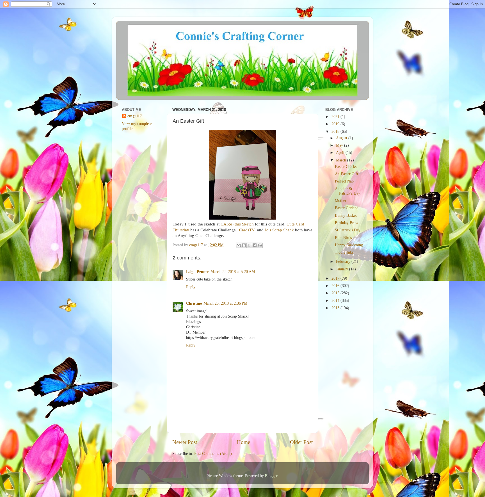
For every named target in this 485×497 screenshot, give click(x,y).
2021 (335, 117)
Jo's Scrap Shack (279, 230)
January (342, 269)
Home (243, 442)
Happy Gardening (349, 245)
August (342, 138)
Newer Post (184, 442)
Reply (190, 287)
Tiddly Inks (344, 252)
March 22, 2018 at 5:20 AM (233, 272)
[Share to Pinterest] (260, 245)
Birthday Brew (346, 223)
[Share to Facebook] (254, 245)
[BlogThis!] (244, 245)
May (340, 145)
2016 (335, 286)
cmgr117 (134, 116)
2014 (335, 300)
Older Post (301, 442)
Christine (194, 303)
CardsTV (247, 230)
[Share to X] (249, 245)
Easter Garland (346, 208)
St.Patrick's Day (347, 230)
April (341, 153)
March (341, 160)
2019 (335, 124)
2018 (335, 131)
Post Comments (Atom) (213, 454)
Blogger (271, 476)
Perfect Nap (344, 181)
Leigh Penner (197, 272)
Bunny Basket (346, 215)
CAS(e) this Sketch (237, 224)
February (343, 261)
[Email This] (238, 245)
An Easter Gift (346, 174)
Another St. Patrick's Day (347, 191)
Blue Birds (343, 238)
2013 (335, 308)
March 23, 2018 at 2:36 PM (225, 303)
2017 (335, 278)
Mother (340, 201)
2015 (335, 293)
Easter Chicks (345, 167)
